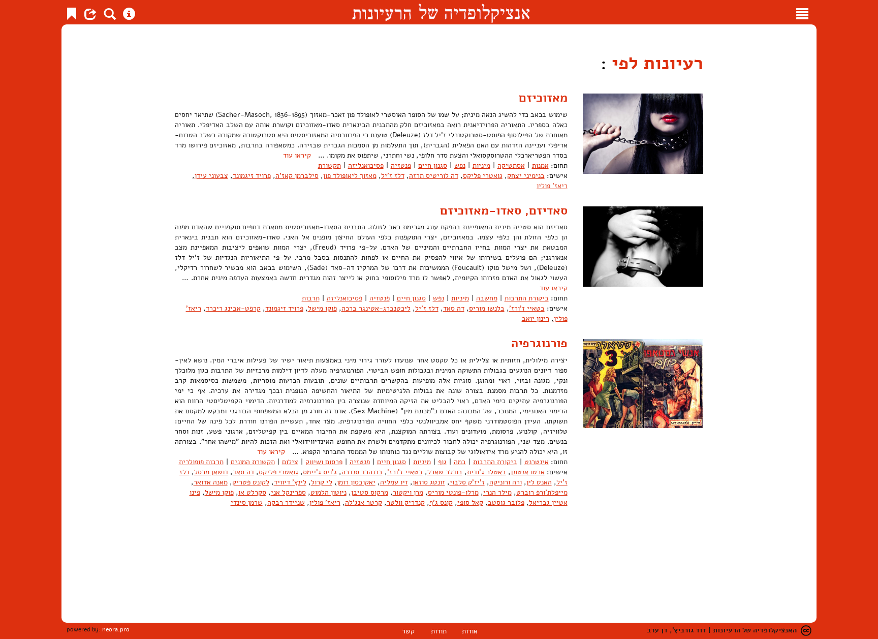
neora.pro (116, 629)
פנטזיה (401, 165)
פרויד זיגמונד (252, 175)
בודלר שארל (444, 472)
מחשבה (486, 298)
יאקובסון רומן (356, 482)
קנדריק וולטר (406, 502)
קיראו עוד (297, 155)
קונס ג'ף (441, 502)
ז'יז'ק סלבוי (467, 482)
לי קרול (321, 482)
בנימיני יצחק (526, 175)
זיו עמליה (394, 482)
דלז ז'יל (392, 175)
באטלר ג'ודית (486, 472)
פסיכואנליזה (366, 165)
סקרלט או (252, 492)
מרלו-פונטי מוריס (453, 492)
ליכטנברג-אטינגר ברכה (376, 308)
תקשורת (329, 165)
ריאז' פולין (552, 186)
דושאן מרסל (211, 472)
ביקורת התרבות (527, 298)
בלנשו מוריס (487, 308)
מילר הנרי (497, 492)
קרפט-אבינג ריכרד (233, 308)
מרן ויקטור (408, 492)
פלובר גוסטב (506, 502)
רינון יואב (535, 318)
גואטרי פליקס (483, 175)
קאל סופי (470, 502)
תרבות (311, 298)
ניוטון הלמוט (328, 492)
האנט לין (539, 482)
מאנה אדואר (211, 482)
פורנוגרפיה (539, 343)
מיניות (481, 165)
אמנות (540, 165)
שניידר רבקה (286, 502)
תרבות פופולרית (201, 462)
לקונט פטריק (250, 482)
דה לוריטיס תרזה (433, 175)
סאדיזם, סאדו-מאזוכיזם (504, 210)
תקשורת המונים (253, 462)
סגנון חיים (432, 165)
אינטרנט (536, 462)
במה (460, 462)
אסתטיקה (511, 165)
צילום (290, 462)
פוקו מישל (322, 308)
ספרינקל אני (288, 492)
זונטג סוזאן (429, 482)
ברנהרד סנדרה (362, 472)
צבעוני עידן (211, 175)
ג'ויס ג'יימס (320, 472)
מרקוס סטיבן (369, 492)
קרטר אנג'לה (363, 502)
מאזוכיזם (543, 97)
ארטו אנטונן (528, 472)
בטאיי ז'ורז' (527, 308)
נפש (459, 165)
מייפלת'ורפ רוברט (542, 492)
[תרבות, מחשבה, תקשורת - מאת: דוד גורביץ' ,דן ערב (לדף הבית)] (440, 12)
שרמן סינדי (247, 502)
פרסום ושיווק (323, 462)
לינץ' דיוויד (290, 482)
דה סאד (453, 308)
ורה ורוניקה (505, 482)
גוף (442, 462)
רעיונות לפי (655, 63)
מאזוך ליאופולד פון (350, 175)
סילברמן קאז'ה (297, 175)
